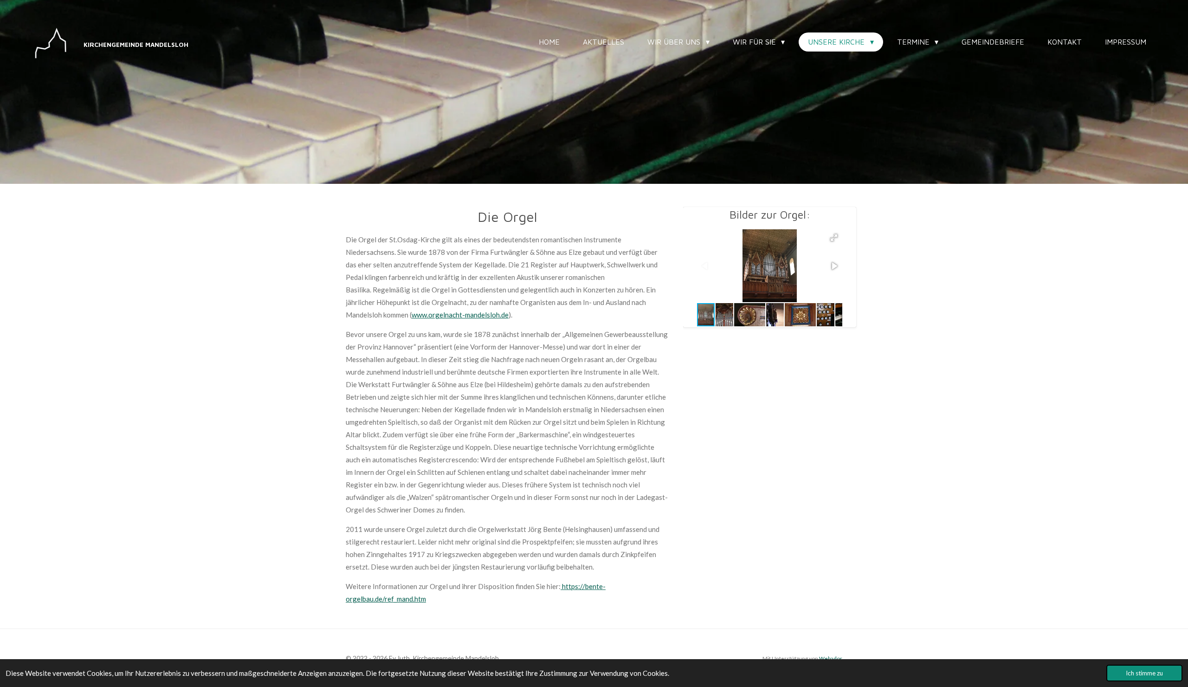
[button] (833, 237)
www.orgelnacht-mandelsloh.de (460, 315)
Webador (830, 658)
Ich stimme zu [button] (1144, 673)
